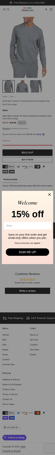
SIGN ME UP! (27, 252)
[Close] (49, 194)
